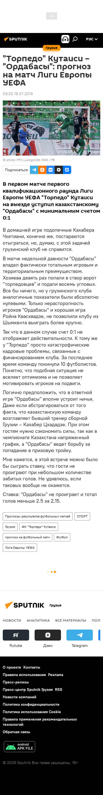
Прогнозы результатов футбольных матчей (37, 516)
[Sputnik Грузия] (16, 41)
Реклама (55, 674)
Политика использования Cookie (32, 711)
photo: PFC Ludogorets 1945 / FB (30, 160)
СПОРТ (82, 516)
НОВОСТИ (12, 620)
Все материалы (70, 620)
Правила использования (24, 674)
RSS (58, 689)
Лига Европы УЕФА (20, 547)
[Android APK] (19, 747)
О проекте (12, 667)
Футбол (62, 537)
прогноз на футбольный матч (27, 537)
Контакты (31, 667)
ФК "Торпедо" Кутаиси (39, 527)
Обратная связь (16, 731)
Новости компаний (19, 696)
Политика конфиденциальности (31, 704)
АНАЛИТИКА (38, 620)
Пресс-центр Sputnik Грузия (28, 689)
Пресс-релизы (16, 682)
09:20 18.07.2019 (18, 93)
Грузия (10, 527)
